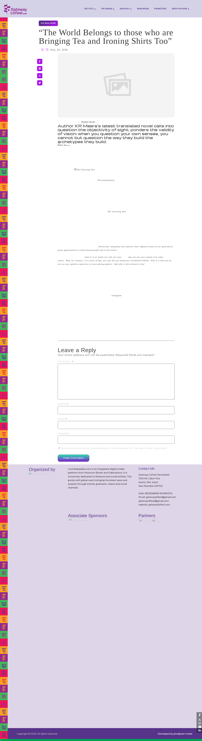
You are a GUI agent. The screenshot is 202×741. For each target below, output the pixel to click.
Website (64, 433)
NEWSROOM (143, 9)
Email (62, 419)
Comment (66, 361)
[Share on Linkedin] (39, 68)
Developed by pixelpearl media (175, 733)
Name (63, 404)
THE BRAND (106, 9)
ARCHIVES (125, 9)
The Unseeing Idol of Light (83, 149)
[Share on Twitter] (39, 82)
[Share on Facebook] (39, 61)
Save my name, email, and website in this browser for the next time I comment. (114, 448)
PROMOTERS (160, 9)
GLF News (45, 23)
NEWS (53, 23)
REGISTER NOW (179, 9)
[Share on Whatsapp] (39, 75)
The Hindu (72, 122)
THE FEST (89, 9)
